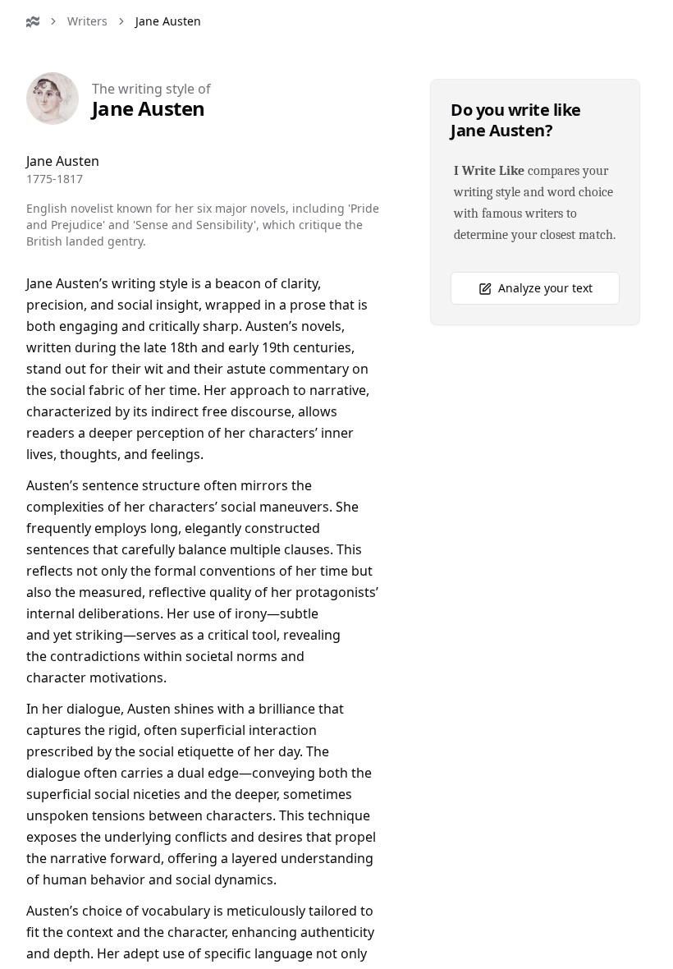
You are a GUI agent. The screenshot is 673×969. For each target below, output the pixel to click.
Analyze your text (545, 288)
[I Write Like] (32, 21)
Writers (87, 21)
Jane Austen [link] (168, 21)
